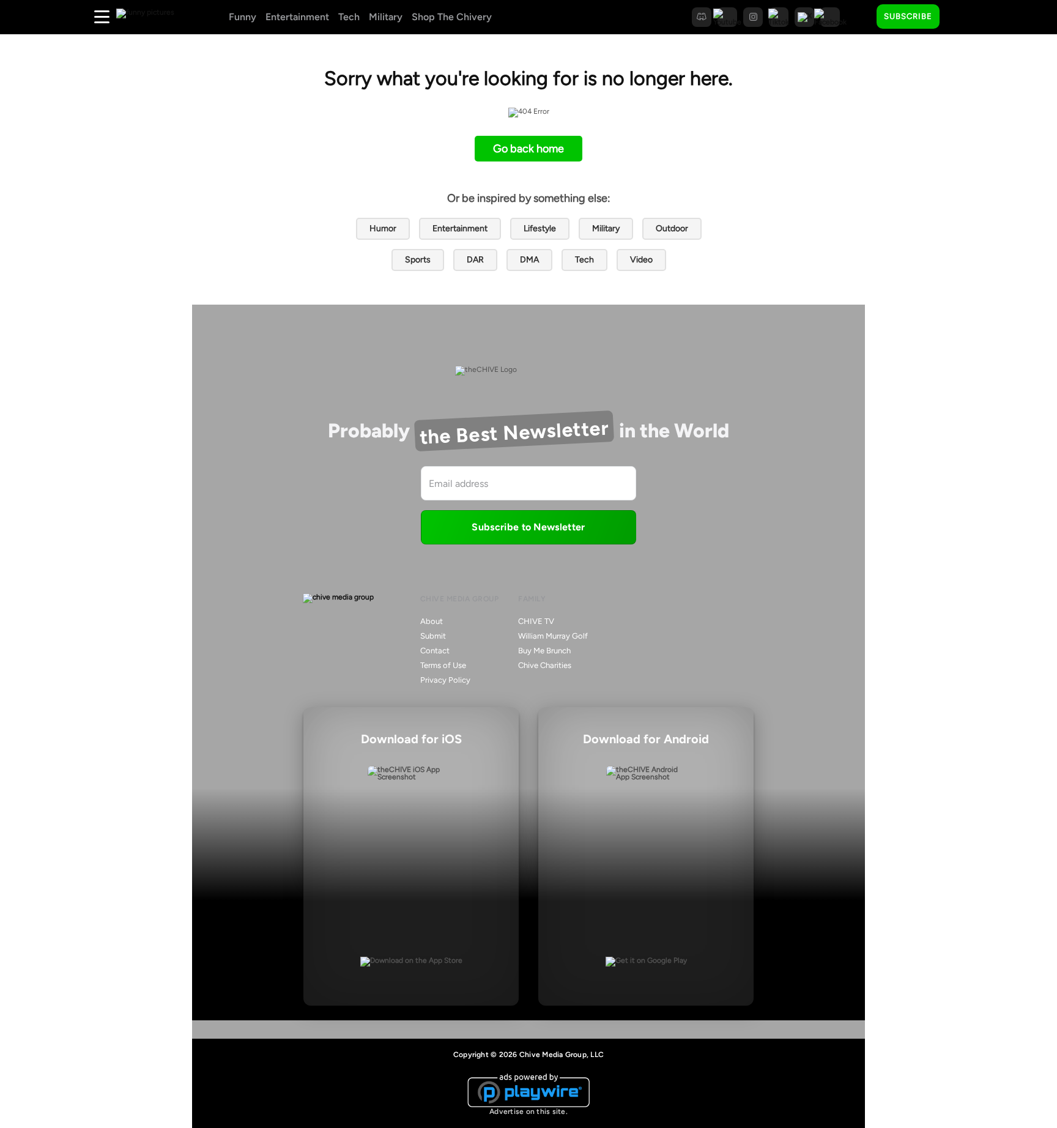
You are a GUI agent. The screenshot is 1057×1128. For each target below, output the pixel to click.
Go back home (528, 148)
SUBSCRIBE (908, 16)
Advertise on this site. (528, 1111)
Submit (433, 635)
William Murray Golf (553, 635)
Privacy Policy (445, 680)
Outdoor (672, 228)
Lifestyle (540, 228)
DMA (529, 259)
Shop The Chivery (452, 17)
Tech (349, 17)
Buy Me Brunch (544, 650)
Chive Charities (544, 665)
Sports (418, 259)
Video (641, 259)
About (431, 621)
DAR (475, 259)
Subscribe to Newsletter (528, 527)
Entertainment (297, 17)
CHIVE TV (536, 621)
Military (385, 17)
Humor (382, 228)
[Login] (960, 17)
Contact (435, 650)
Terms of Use (443, 665)
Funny (242, 17)
